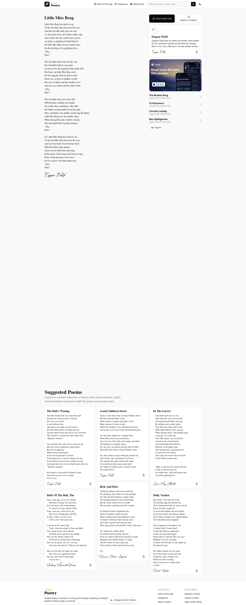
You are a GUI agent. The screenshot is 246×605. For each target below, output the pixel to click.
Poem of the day (165, 593)
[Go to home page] (52, 4)
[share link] (196, 52)
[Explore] (193, 4)
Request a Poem (192, 593)
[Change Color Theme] (200, 4)
